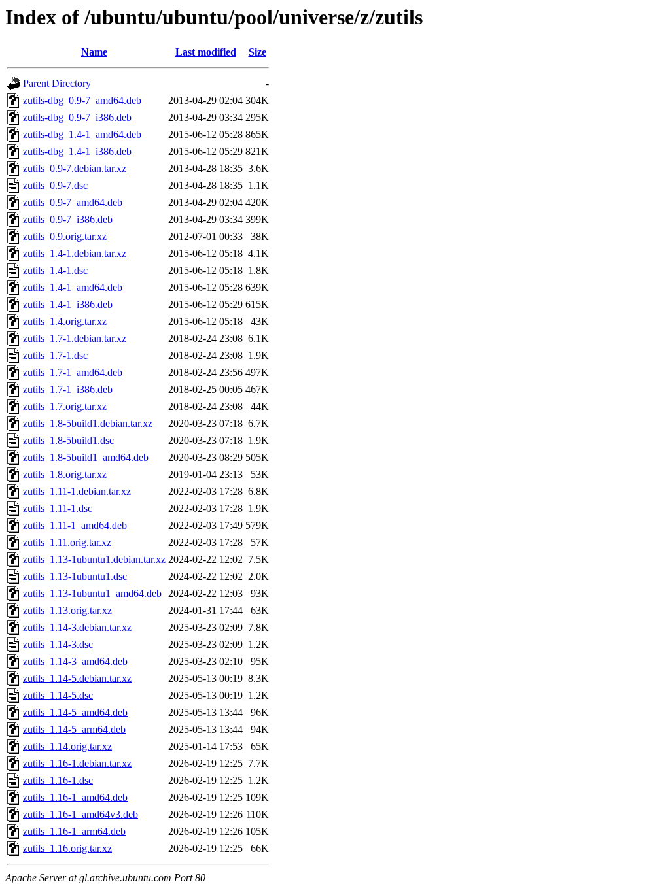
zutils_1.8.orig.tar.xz (65, 474)
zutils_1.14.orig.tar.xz (67, 746)
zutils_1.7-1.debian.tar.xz (74, 338)
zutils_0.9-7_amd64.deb (72, 202)
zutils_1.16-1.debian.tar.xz (77, 763)
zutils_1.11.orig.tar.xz (67, 542)
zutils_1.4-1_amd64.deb (72, 287)
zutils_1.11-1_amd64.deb (75, 525)
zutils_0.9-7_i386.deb (68, 219)
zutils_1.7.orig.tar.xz (65, 406)
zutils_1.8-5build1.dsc (68, 440)
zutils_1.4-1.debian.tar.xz (74, 253)
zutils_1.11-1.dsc (57, 508)
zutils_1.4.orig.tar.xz (65, 321)
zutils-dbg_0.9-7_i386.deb (77, 117)
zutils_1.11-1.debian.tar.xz (77, 491)
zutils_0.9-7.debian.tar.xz (74, 168)
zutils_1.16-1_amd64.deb (75, 797)
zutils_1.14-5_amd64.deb (75, 712)
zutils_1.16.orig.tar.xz (67, 848)
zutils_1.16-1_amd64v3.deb (80, 814)
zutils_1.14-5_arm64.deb (74, 729)
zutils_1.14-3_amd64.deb (75, 661)
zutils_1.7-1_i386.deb (68, 389)
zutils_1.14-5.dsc (58, 695)
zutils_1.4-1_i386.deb (68, 304)
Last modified (205, 52)
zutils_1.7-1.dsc (55, 355)
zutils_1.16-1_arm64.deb (74, 831)
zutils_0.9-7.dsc (55, 185)
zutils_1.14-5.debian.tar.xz (77, 678)
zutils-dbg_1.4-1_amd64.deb (82, 134)
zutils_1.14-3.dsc (58, 644)
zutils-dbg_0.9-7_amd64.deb (82, 100)
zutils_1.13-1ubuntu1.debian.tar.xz (94, 559)
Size (257, 52)
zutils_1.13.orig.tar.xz (67, 610)
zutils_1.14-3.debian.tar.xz (77, 627)
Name (94, 52)
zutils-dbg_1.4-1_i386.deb (77, 151)
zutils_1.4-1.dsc (55, 270)
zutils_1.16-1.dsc (58, 780)
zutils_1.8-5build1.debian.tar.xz (87, 423)
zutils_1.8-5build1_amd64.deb (86, 457)
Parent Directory (57, 83)
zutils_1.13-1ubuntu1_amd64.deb (92, 593)
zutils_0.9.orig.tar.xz (65, 236)
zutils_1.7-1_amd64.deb (72, 372)
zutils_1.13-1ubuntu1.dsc (75, 576)
